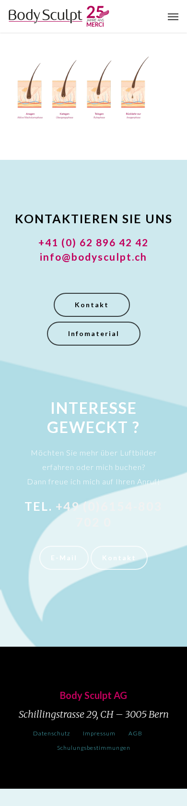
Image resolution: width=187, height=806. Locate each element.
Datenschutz (51, 733)
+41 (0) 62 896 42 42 (93, 242)
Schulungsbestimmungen (93, 747)
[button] (173, 16)
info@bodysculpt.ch (93, 257)
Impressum (99, 733)
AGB (135, 733)
